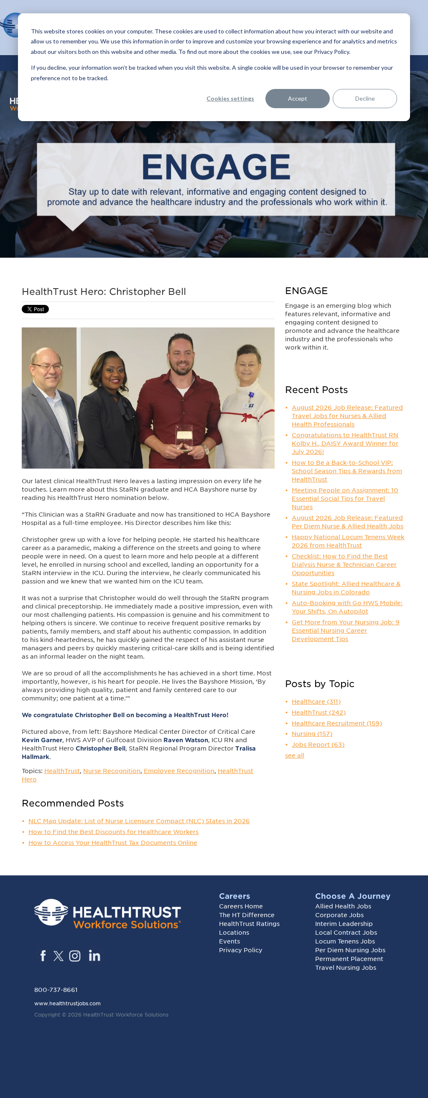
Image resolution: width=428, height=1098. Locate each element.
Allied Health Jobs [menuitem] (343, 906)
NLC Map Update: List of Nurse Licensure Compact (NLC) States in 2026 (139, 821)
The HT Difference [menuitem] (247, 915)
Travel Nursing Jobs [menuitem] (345, 967)
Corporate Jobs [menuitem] (339, 915)
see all (294, 755)
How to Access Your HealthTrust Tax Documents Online (112, 842)
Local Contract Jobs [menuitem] (346, 932)
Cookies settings (230, 98)
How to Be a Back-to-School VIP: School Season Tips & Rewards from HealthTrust (347, 471)
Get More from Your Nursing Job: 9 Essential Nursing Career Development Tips (346, 630)
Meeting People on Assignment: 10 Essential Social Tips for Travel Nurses (345, 498)
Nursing (312, 733)
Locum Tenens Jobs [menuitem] (345, 941)
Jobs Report (318, 744)
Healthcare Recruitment (337, 723)
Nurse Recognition (111, 771)
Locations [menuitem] (234, 932)
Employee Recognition (179, 771)
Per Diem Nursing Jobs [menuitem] (350, 950)
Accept (297, 98)
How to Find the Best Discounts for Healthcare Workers (113, 832)
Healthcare (316, 701)
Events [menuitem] (229, 941)
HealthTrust (62, 771)
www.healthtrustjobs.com (67, 1003)
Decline (365, 98)
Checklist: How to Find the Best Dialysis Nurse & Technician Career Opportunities (344, 564)
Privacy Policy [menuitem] (240, 950)
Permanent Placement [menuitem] (349, 959)
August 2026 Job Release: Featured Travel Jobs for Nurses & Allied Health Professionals (347, 416)
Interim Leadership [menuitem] (344, 923)
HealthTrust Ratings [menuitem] (249, 923)
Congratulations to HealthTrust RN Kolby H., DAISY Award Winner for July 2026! (345, 443)
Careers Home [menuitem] (241, 906)
